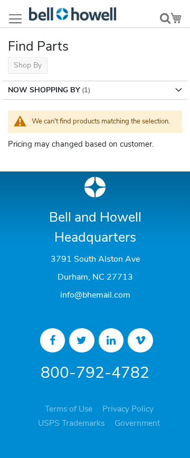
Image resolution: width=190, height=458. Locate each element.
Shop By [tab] (28, 65)
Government (137, 423)
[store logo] (72, 14)
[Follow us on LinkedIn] (111, 340)
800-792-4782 (95, 373)
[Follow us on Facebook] (52, 340)
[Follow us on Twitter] (81, 340)
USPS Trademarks (71, 423)
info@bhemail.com (95, 295)
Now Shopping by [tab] (44, 90)
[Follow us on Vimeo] (140, 340)
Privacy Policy (128, 409)
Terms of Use (68, 409)
